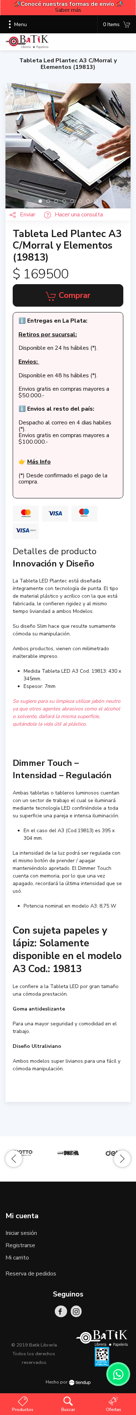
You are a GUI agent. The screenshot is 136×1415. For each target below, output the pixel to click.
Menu (20, 24)
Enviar (28, 215)
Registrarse (20, 1245)
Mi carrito (17, 1258)
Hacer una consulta (79, 215)
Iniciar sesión (21, 1233)
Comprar (73, 295)
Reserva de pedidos (30, 1274)
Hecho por (57, 1382)
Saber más (68, 10)
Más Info (39, 462)
